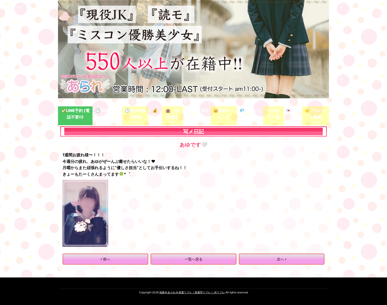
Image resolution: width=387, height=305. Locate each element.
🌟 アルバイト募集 (316, 113)
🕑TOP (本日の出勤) (107, 113)
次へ (281, 259)
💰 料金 (155, 113)
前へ (106, 259)
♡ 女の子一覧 (273, 113)
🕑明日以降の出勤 (135, 113)
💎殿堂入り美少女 (249, 113)
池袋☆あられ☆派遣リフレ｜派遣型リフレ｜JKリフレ (192, 292)
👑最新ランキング (223, 113)
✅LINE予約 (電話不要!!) (75, 113)
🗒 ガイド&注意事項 (196, 113)
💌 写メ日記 (293, 113)
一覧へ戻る (193, 259)
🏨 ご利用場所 (172, 113)
